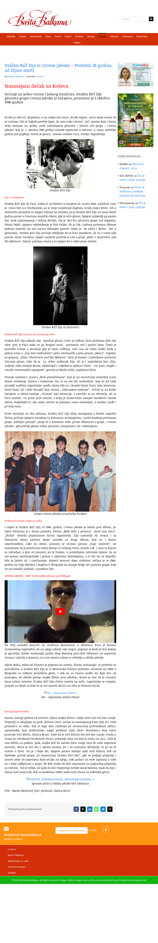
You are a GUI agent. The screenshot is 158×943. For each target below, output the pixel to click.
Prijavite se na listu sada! (71, 830)
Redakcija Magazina (16, 76)
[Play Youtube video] (60, 611)
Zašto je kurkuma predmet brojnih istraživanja (133, 191)
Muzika (40, 76)
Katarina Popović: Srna (132, 166)
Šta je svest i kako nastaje (132, 178)
